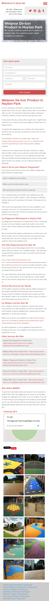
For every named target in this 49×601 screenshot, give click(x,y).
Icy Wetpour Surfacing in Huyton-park (16, 592)
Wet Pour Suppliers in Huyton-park (15, 589)
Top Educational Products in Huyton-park (17, 585)
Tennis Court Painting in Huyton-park (16, 596)
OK (38, 426)
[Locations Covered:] (2, 3)
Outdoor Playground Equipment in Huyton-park (20, 587)
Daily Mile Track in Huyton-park (14, 598)
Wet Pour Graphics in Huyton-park (15, 594)
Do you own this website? (15, 426)
